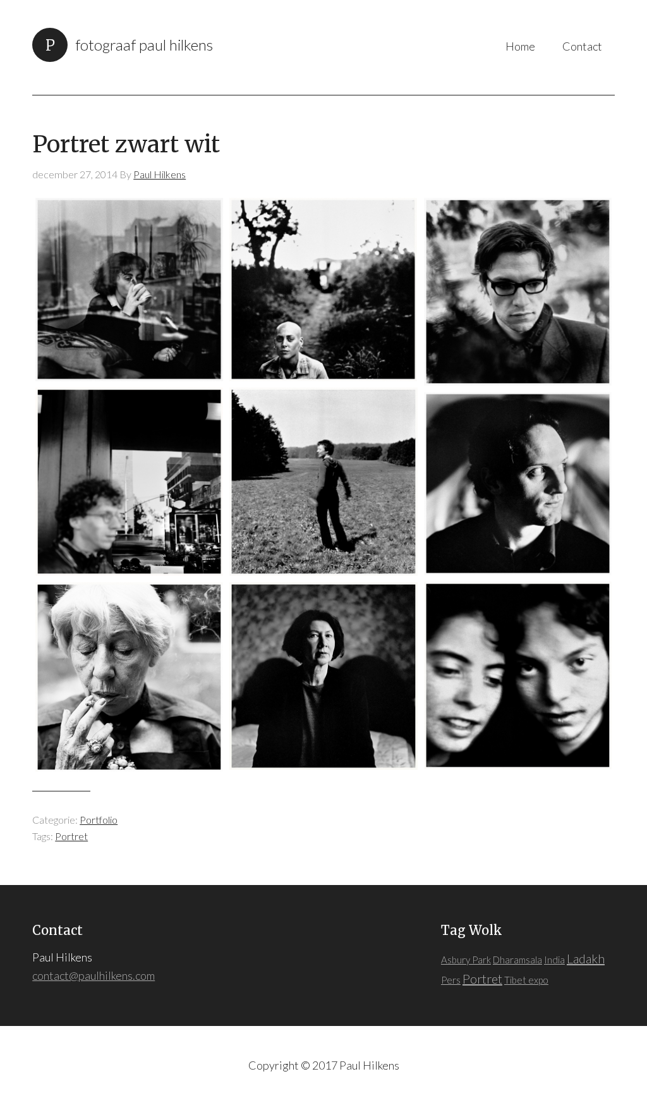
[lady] (129, 677)
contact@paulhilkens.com (93, 975)
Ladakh (586, 958)
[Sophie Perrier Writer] (129, 289)
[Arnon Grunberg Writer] (129, 481)
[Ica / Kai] (518, 675)
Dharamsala (517, 959)
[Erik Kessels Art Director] (518, 483)
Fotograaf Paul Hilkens (144, 44)
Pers (451, 980)
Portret (71, 836)
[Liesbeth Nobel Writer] (323, 676)
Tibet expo (526, 980)
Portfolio (99, 820)
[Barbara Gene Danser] (323, 481)
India (554, 959)
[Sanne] (323, 289)
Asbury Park (466, 959)
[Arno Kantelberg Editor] (518, 292)
